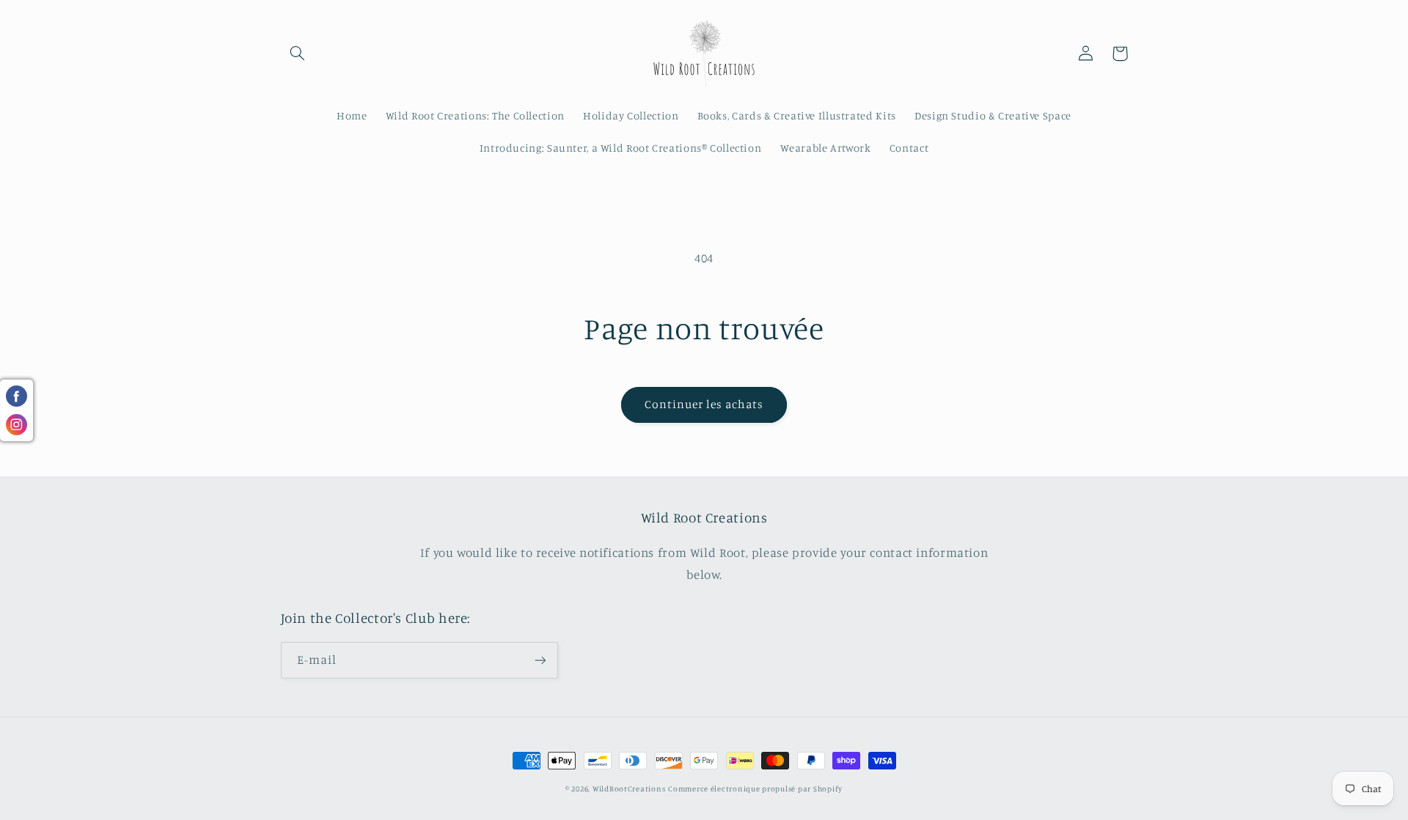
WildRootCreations (629, 788)
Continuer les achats (704, 404)
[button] (298, 53)
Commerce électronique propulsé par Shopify (755, 788)
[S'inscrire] (540, 660)
